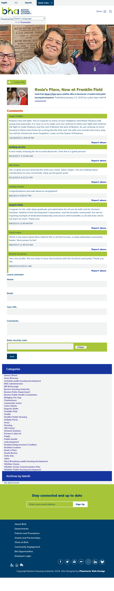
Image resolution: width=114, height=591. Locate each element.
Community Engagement (27, 546)
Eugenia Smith (11, 408)
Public (7, 436)
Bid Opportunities (24, 551)
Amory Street (10, 375)
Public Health (10, 439)
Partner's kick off (12, 433)
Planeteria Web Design (92, 571)
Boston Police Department (17, 392)
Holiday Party (11, 420)
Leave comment (15, 274)
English (4, 3)
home (7, 422)
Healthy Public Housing (15, 417)
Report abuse (98, 142)
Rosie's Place (10, 450)
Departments (22, 528)
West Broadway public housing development (26, 461)
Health (7, 414)
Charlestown (10, 400)
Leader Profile (19, 82)
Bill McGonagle (11, 386)
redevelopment (11, 442)
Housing (8, 425)
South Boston (11, 453)
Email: (10, 293)
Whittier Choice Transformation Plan (22, 467)
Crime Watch (10, 406)
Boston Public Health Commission (20, 395)
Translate (25, 22)
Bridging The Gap (12, 397)
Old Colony (9, 428)
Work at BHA (22, 542)
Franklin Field (10, 411)
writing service (17, 147)
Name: (10, 279)
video (6, 458)
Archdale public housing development (22, 381)
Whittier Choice (11, 464)
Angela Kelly (16, 204)
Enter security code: (17, 340)
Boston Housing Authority (17, 389)
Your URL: (12, 307)
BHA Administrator (13, 383)
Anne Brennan (11, 378)
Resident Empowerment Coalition (20, 444)
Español (28, 3)
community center (13, 403)
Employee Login (23, 556)
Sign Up (80, 504)
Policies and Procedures (27, 533)
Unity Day (9, 456)
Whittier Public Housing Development (22, 469)
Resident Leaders (12, 447)
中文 (16, 3)
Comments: (13, 320)
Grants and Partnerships (27, 537)
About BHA (20, 524)
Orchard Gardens (12, 431)
